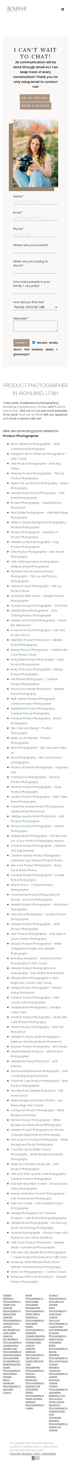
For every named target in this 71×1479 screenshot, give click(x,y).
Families (42, 407)
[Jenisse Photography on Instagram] (37, 1458)
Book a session (35, 105)
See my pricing (35, 98)
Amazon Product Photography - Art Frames (39, 1047)
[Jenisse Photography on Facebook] (33, 1458)
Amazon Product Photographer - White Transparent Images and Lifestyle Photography (36, 948)
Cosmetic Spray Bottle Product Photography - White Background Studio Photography (37, 1154)
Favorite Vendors (21, 1454)
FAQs (37, 1454)
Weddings (9, 407)
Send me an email (31, 415)
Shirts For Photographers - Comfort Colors (38, 1272)
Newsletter (49, 1454)
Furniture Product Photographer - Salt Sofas (39, 606)
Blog (34, 411)
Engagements (26, 407)
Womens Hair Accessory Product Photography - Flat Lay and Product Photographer (34, 576)
